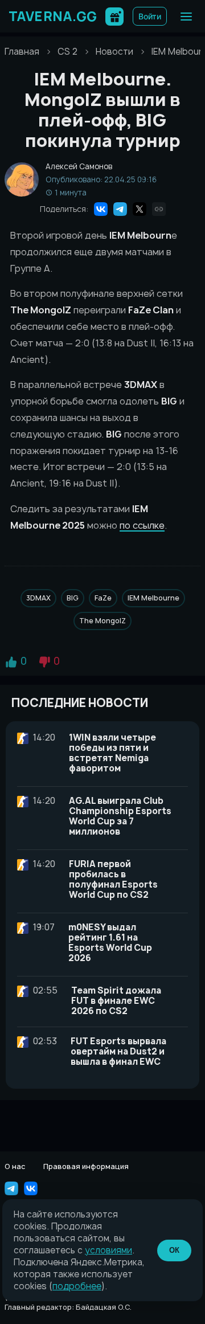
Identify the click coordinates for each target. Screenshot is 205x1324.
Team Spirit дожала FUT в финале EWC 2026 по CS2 (116, 1000)
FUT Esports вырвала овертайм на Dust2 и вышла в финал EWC (118, 1051)
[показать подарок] (114, 16)
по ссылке (142, 525)
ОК (174, 1250)
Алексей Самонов (79, 166)
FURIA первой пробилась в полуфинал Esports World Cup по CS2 (113, 879)
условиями (108, 1250)
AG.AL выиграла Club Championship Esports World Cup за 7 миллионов (120, 816)
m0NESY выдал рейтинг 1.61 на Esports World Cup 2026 (110, 942)
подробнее (76, 1286)
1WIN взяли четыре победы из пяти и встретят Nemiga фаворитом (112, 753)
